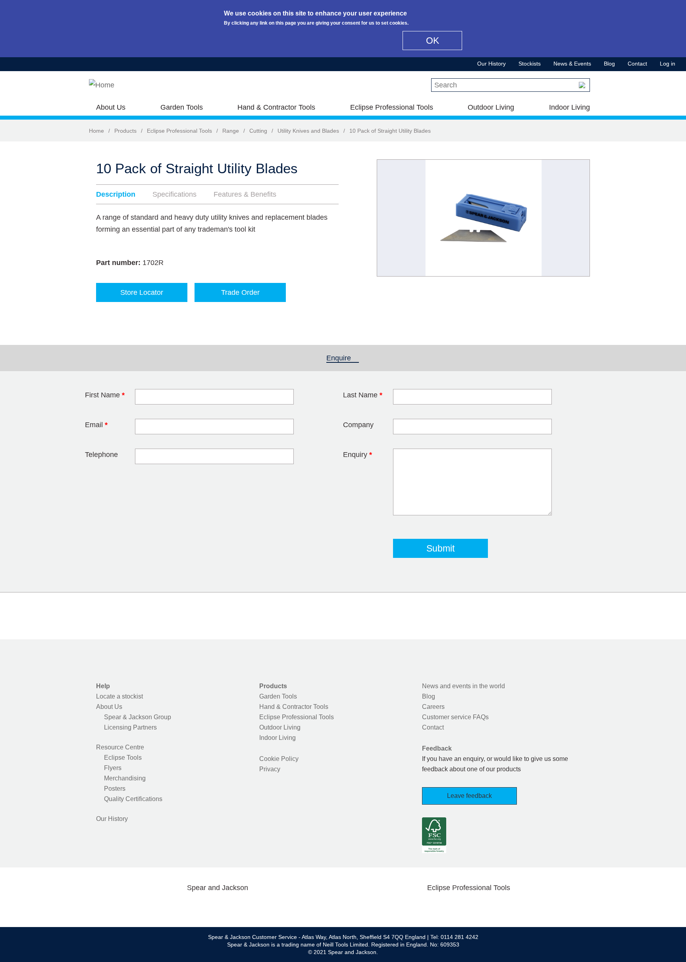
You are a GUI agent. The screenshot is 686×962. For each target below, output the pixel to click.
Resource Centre (120, 747)
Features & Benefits (245, 194)
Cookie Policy (279, 758)
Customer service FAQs (455, 717)
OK (432, 40)
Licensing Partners (130, 727)
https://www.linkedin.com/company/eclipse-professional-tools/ (506, 906)
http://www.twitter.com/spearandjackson (179, 906)
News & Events (572, 63)
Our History (491, 63)
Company (358, 425)
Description (115, 194)
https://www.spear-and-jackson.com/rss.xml (280, 906)
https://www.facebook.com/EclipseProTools (430, 906)
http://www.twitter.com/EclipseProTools (455, 906)
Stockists (529, 63)
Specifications (174, 194)
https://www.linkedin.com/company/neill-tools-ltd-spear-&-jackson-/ (230, 906)
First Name (105, 395)
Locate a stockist (119, 696)
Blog (609, 63)
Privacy (269, 769)
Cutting (258, 131)
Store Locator (141, 292)
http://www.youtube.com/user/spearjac (255, 906)
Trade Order (240, 292)
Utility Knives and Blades (308, 131)
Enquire (342, 358)
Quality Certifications (133, 799)
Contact (637, 63)
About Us (110, 107)
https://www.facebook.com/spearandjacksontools (154, 906)
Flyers (112, 768)
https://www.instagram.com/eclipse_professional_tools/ (481, 906)
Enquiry (357, 455)
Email (96, 425)
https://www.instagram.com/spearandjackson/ (204, 906)
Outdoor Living (491, 107)
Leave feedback (469, 795)
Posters (114, 788)
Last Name (362, 395)
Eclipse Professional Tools (391, 107)
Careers (433, 706)
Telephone (101, 455)
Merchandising (125, 778)
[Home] (101, 85)
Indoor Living (569, 107)
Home (96, 131)
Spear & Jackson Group (137, 717)
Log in (667, 63)
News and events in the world (463, 686)
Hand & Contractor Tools (276, 107)
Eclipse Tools (123, 757)
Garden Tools (181, 107)
